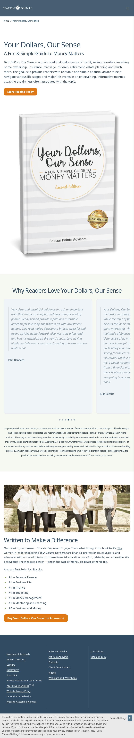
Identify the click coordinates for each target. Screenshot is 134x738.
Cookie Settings (118, 718)
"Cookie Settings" (11, 734)
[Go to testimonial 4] (68, 419)
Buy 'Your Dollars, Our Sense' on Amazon (35, 618)
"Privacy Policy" (88, 730)
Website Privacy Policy (19, 691)
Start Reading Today (20, 92)
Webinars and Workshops (63, 677)
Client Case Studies (59, 667)
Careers (11, 664)
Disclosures (13, 669)
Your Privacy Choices (18, 685)
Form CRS (12, 675)
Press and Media (58, 651)
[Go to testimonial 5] (71, 419)
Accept (130, 718)
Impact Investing (16, 659)
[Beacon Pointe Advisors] (17, 7)
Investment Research (18, 654)
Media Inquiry (98, 656)
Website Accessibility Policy (21, 701)
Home (6, 20)
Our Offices (97, 651)
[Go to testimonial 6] (74, 419)
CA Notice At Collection (19, 696)
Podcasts (53, 662)
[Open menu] (127, 8)
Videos (52, 672)
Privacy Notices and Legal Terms (24, 680)
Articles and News (58, 656)
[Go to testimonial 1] (59, 419)
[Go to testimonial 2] (62, 419)
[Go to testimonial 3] (65, 419)
